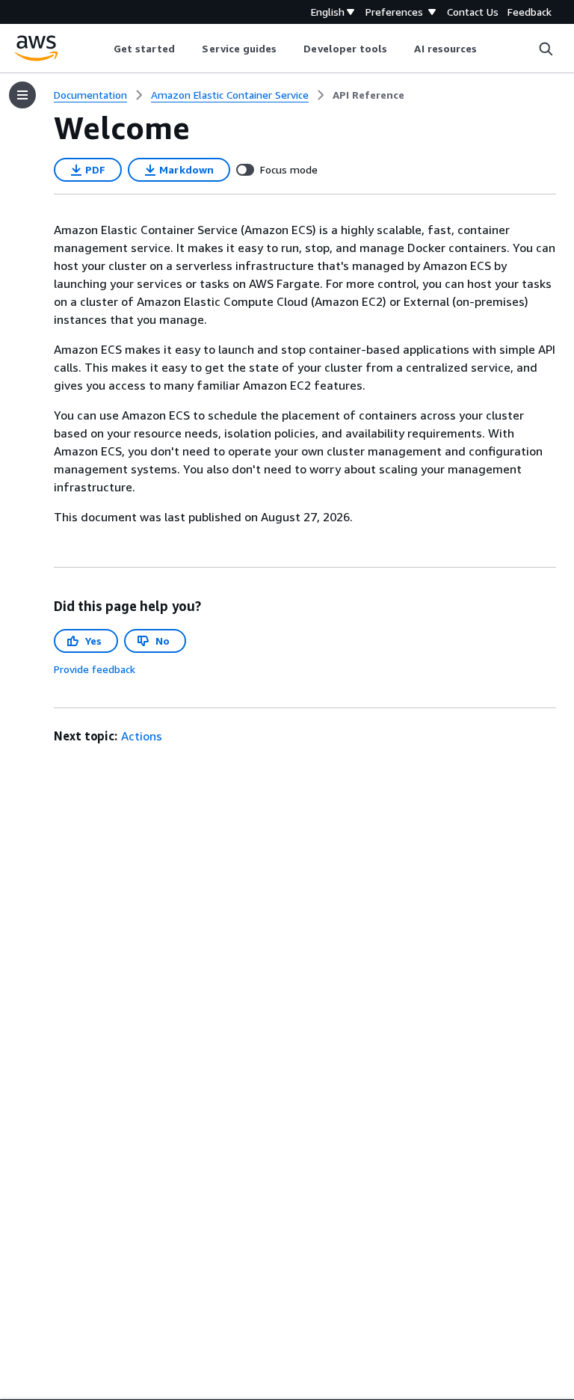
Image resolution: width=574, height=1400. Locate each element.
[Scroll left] (102, 49)
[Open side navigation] (22, 95)
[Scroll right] (488, 49)
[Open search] (545, 49)
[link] (368, 95)
